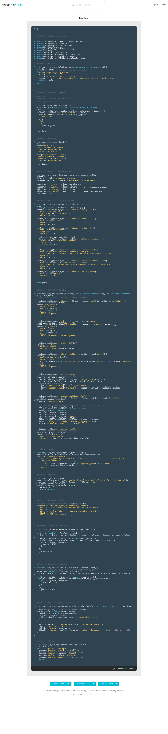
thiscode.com (126, 669)
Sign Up (156, 5)
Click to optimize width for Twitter (84, 694)
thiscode (12, 5)
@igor (115, 669)
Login (164, 5)
